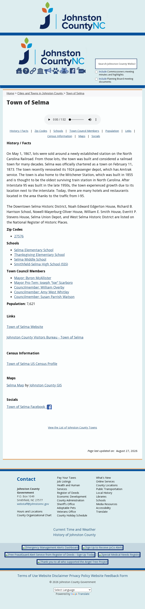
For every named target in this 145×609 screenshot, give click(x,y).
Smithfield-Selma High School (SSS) (41, 264)
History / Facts (19, 131)
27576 (19, 236)
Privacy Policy (79, 575)
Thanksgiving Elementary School (39, 254)
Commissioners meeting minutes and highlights (116, 73)
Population (112, 131)
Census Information (59, 136)
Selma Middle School (30, 259)
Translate (83, 594)
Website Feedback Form (109, 575)
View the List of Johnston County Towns (72, 427)
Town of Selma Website (25, 326)
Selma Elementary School (33, 250)
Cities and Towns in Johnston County (40, 93)
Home (10, 93)
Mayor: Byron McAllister (32, 278)
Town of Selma (75, 93)
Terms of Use (27, 575)
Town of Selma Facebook (27, 406)
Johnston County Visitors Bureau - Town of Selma (45, 337)
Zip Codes (41, 131)
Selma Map (15, 385)
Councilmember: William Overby (39, 287)
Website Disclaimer (53, 575)
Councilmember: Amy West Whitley (41, 292)
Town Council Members (84, 131)
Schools (58, 131)
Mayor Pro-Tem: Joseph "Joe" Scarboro (43, 282)
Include (116, 73)
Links (128, 131)
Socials (96, 136)
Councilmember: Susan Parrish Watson (44, 296)
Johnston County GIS (46, 385)
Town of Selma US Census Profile (32, 363)
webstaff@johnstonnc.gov (33, 504)
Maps (81, 136)
